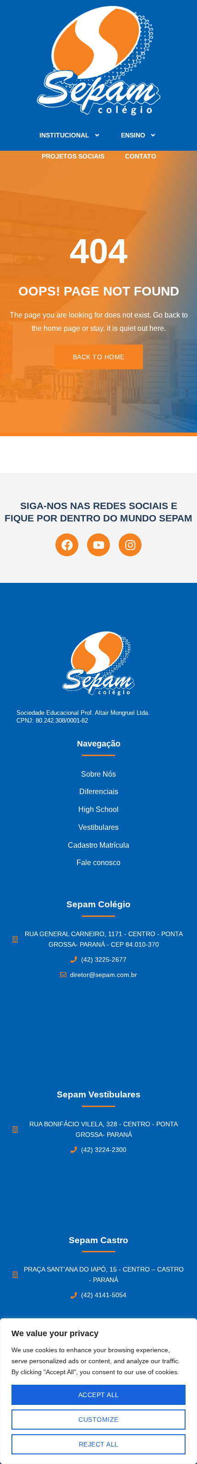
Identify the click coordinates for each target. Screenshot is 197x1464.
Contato (140, 156)
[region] (98, 1391)
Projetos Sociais (73, 156)
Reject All (99, 1444)
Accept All (98, 1394)
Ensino (133, 135)
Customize (98, 1419)
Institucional (64, 135)
